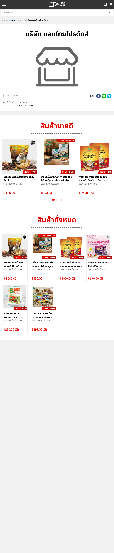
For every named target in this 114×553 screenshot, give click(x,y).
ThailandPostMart (13, 20)
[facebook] (98, 96)
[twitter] (109, 96)
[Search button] (109, 13)
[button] (105, 4)
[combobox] (57, 13)
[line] (104, 96)
